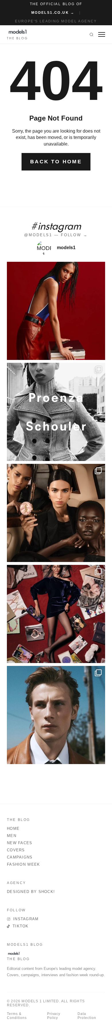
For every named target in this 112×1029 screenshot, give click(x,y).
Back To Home (56, 161)
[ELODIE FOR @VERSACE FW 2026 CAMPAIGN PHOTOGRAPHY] (56, 311)
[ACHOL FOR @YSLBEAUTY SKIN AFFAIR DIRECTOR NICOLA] (56, 513)
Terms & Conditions (17, 1016)
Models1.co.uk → (53, 13)
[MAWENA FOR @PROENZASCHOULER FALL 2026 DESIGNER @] (56, 412)
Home (13, 828)
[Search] (91, 34)
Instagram (26, 919)
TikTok (21, 926)
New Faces (19, 843)
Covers (16, 850)
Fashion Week (23, 864)
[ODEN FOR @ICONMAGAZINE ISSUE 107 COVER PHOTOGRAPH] (56, 715)
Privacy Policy (54, 1016)
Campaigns (20, 857)
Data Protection (87, 1016)
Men (11, 836)
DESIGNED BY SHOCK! (31, 892)
